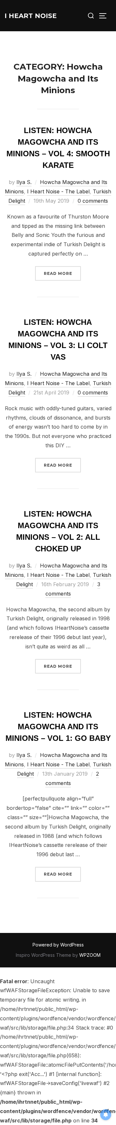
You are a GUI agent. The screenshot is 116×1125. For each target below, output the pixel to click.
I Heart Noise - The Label (58, 191)
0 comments (93, 201)
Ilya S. (24, 182)
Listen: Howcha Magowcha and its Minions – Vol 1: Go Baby (58, 726)
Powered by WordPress (58, 944)
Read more (62, 273)
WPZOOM (90, 955)
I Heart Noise (31, 16)
